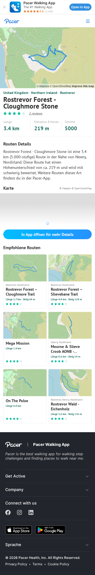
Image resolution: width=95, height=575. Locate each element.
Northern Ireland (44, 92)
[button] (4, 7)
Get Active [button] (15, 476)
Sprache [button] (13, 544)
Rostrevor (67, 92)
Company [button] (14, 489)
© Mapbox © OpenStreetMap (75, 188)
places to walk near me (63, 458)
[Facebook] (8, 513)
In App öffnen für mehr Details (47, 234)
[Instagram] (19, 513)
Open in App (80, 7)
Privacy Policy (16, 564)
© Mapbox (43, 86)
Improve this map (83, 86)
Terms (37, 564)
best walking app (41, 454)
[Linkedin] (31, 513)
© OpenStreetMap (61, 86)
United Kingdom (15, 92)
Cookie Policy (58, 564)
